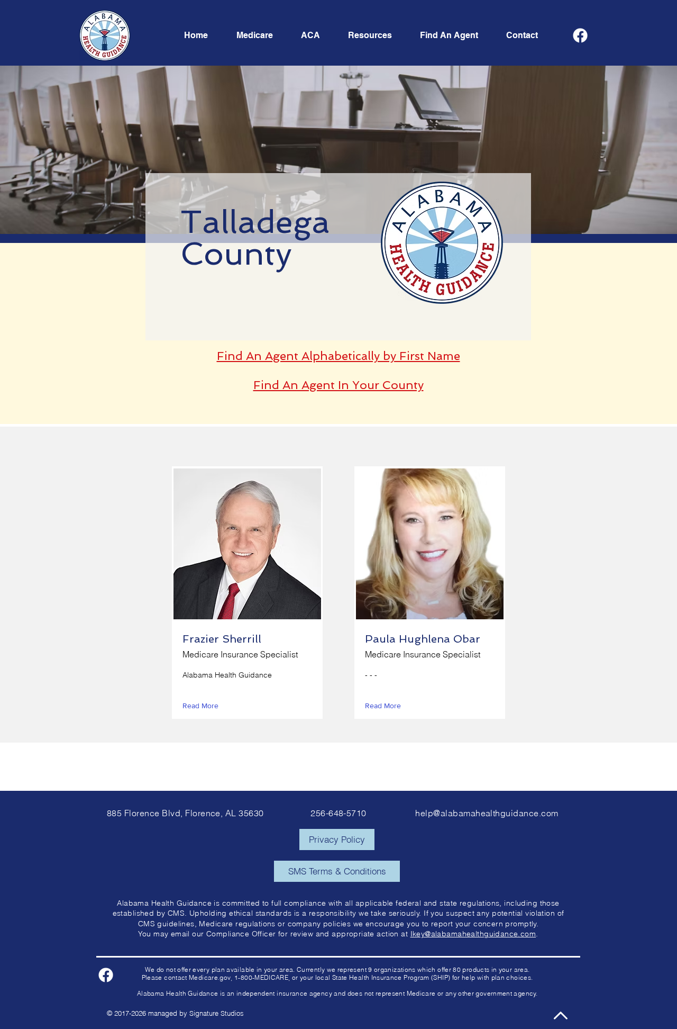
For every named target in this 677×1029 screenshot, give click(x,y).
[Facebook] (580, 35)
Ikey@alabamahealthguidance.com (473, 933)
